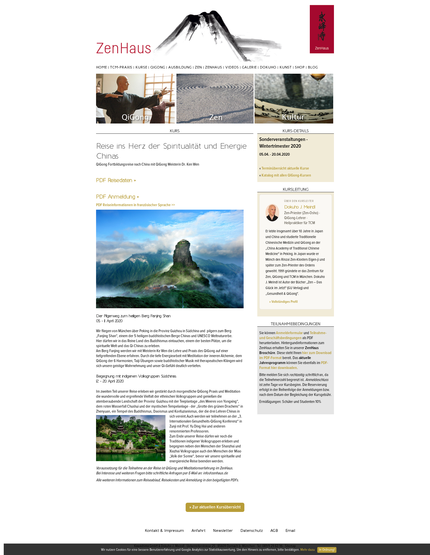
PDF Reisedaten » (116, 180)
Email (290, 530)
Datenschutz (251, 530)
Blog (313, 67)
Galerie (249, 67)
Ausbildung (180, 67)
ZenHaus (213, 67)
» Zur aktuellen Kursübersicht (215, 507)
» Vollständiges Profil (283, 302)
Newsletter (223, 530)
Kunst (285, 67)
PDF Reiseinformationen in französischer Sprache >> (135, 205)
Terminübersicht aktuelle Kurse (285, 168)
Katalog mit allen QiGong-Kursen (286, 175)
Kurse (141, 67)
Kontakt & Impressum (164, 530)
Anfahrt (198, 530)
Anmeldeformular (290, 333)
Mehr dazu (307, 550)
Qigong (157, 67)
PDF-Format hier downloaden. (293, 365)
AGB (274, 530)
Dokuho (268, 67)
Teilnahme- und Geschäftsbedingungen (292, 335)
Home (101, 67)
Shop (300, 67)
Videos (232, 67)
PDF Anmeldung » (117, 196)
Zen (198, 67)
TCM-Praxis (121, 67)
